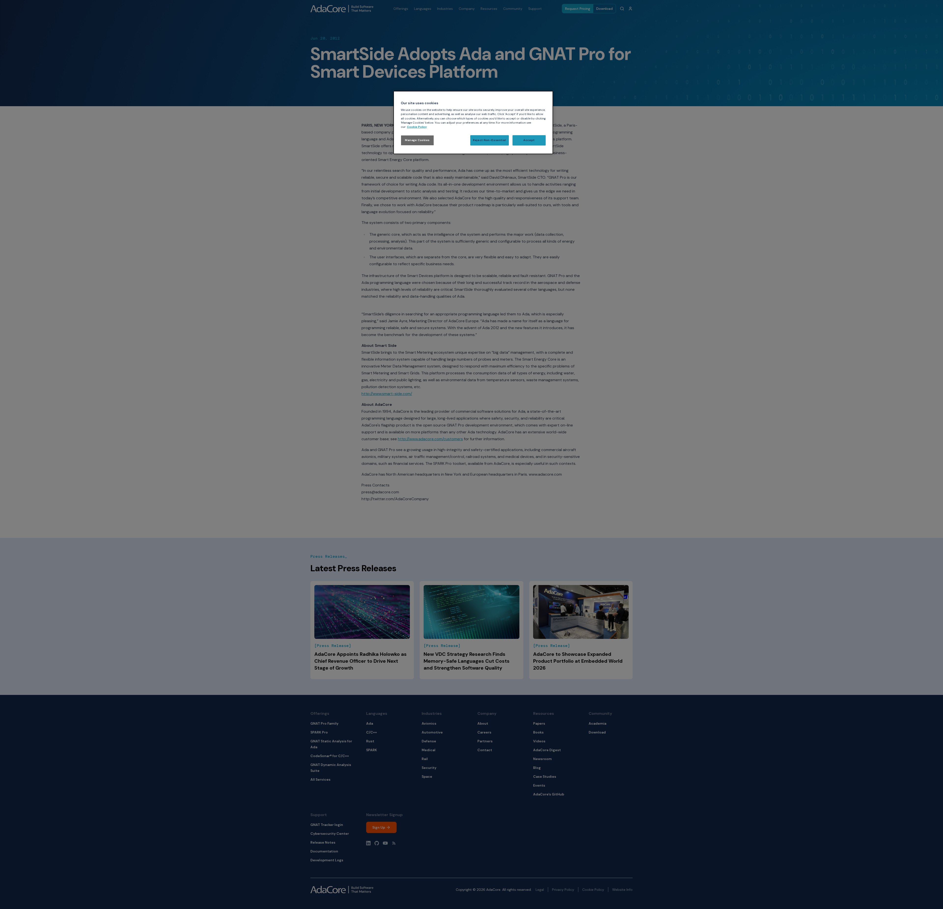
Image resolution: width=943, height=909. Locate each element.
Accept (529, 140)
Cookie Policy (417, 127)
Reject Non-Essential (489, 140)
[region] (473, 122)
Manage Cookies (417, 140)
